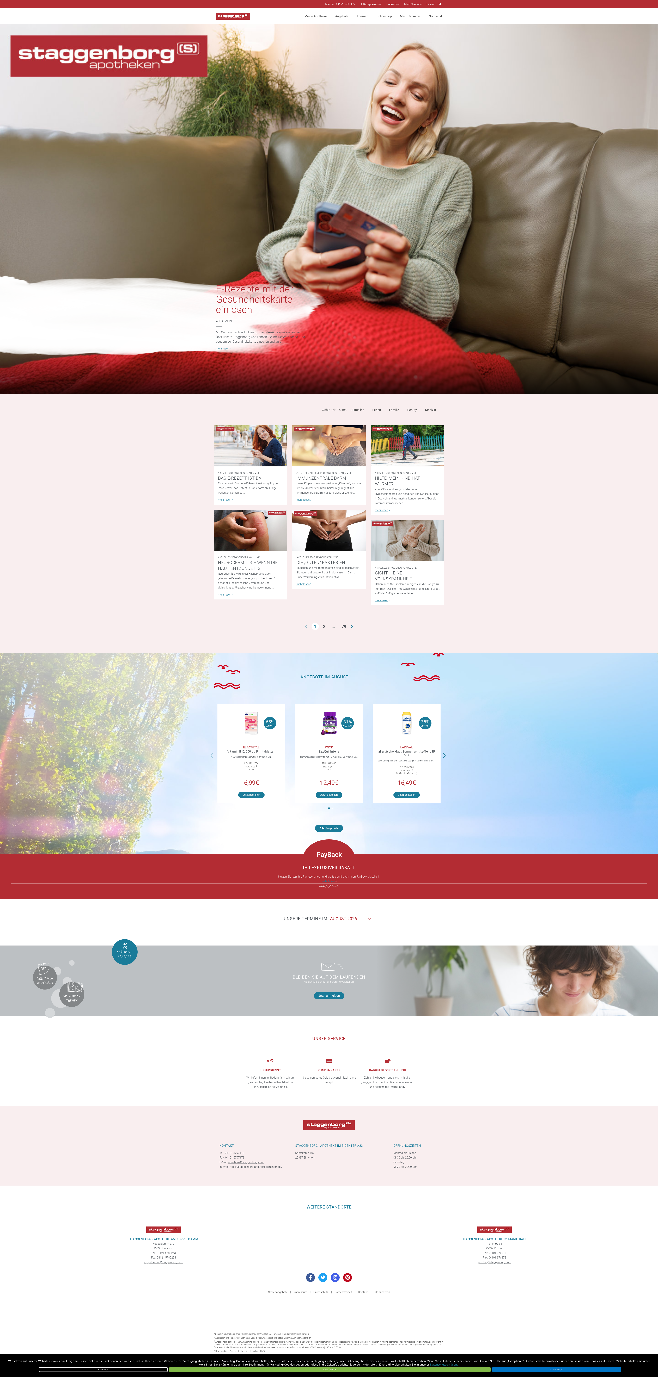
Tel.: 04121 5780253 (163, 1253)
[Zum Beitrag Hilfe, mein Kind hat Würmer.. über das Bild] (407, 445)
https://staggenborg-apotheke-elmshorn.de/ (256, 1166)
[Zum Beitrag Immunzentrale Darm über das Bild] (329, 445)
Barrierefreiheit (343, 1292)
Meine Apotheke (315, 16)
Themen (362, 16)
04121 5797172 (345, 4)
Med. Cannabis (413, 4)
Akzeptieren (330, 1369)
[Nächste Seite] (352, 626)
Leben (376, 410)
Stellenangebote (278, 1292)
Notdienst (435, 16)
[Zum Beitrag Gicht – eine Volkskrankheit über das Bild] (407, 540)
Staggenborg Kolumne (245, 473)
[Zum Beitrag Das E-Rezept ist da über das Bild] (250, 445)
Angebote (342, 16)
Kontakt (363, 1292)
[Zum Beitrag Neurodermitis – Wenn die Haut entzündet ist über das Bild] (250, 530)
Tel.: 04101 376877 (494, 1253)
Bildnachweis (382, 1292)
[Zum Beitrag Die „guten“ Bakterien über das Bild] (329, 530)
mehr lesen (328, 881)
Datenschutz (320, 1292)
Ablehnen (103, 1369)
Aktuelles (357, 410)
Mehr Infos (556, 1369)
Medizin (430, 410)
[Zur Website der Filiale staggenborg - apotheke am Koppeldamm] (163, 1229)
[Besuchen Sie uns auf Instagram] (335, 1277)
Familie (394, 410)
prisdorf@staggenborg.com (494, 1262)
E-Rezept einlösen (371, 4)
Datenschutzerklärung (444, 1364)
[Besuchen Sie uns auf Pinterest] (347, 1277)
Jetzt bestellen (251, 794)
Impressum (300, 1292)
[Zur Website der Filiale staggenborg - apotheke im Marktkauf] (494, 1229)
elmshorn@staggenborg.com (246, 1162)
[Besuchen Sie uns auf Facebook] (310, 1277)
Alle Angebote (329, 828)
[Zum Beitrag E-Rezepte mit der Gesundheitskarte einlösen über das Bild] (329, 209)
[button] (445, 753)
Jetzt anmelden (329, 995)
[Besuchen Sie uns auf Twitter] (322, 1277)
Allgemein (224, 321)
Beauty (412, 410)
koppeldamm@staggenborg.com (163, 1262)
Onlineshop (393, 4)
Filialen (431, 4)
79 (344, 626)
